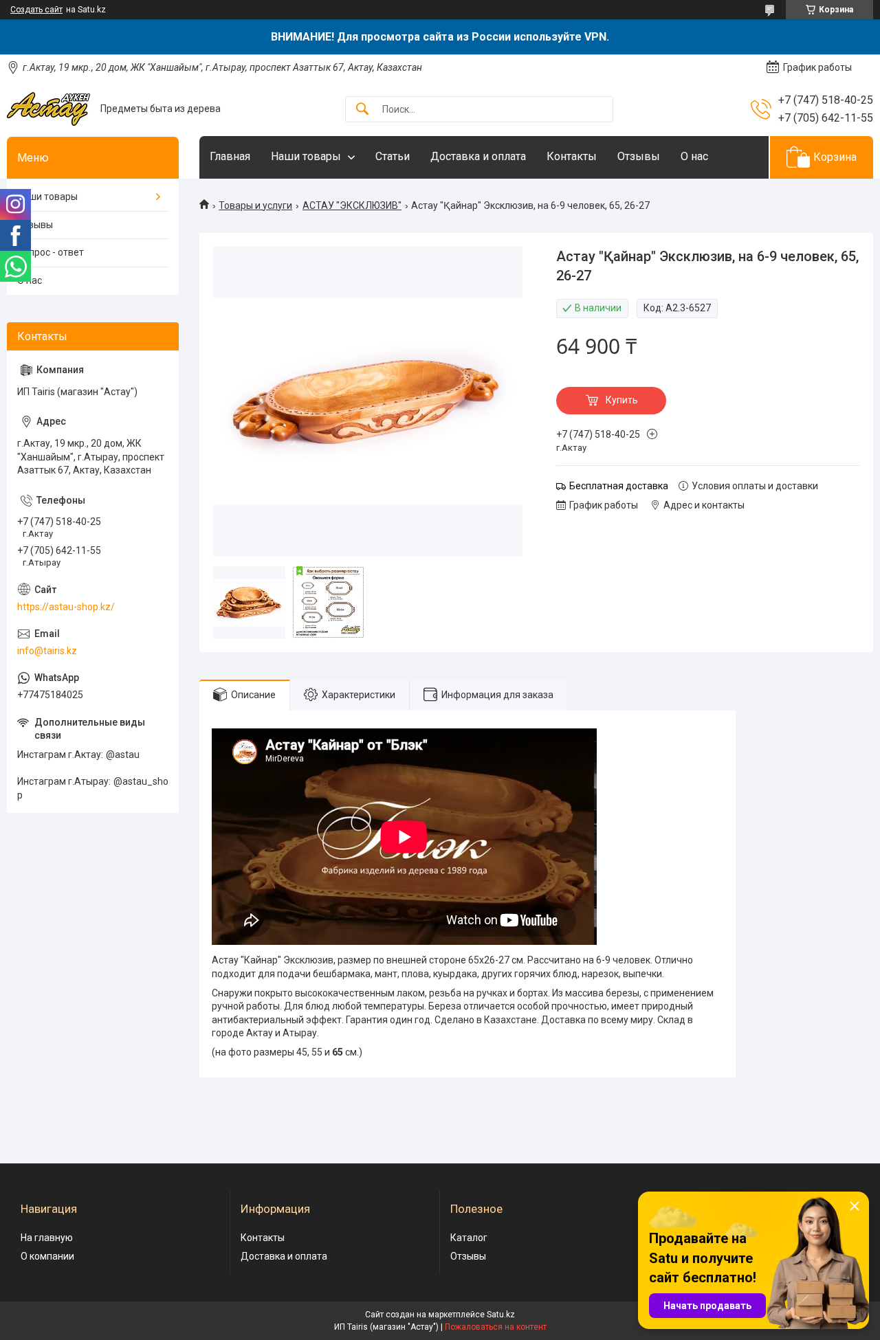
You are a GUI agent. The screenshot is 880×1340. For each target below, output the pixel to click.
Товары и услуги (255, 205)
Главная (230, 156)
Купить (622, 399)
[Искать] (362, 109)
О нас (694, 156)
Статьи (392, 156)
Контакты (572, 156)
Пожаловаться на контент (496, 1327)
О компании (47, 1256)
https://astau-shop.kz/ (66, 606)
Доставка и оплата (478, 156)
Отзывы (638, 156)
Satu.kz (501, 1314)
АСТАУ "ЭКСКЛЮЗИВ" (352, 205)
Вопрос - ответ (50, 252)
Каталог (468, 1237)
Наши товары (306, 156)
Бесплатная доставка (618, 485)
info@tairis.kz (47, 650)
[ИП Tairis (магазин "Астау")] (48, 109)
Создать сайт (36, 9)
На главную (47, 1237)
